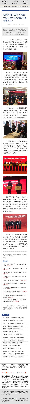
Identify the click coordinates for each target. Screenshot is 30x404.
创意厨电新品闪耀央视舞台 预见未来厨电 (13, 337)
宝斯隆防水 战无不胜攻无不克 (10, 331)
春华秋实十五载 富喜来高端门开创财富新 (13, 356)
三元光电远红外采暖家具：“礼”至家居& (13, 320)
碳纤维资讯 (19, 6)
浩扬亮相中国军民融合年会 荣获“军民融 (13, 342)
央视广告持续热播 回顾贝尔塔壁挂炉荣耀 (13, 340)
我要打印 (12, 256)
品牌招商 (15, 4)
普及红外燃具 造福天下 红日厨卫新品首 (13, 328)
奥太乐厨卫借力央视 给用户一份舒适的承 (13, 351)
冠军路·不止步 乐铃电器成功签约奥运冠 (13, 326)
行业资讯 (5, 4)
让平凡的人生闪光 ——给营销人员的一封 (13, 334)
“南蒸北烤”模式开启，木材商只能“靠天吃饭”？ (15, 268)
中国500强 (25, 1)
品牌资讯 (24, 4)
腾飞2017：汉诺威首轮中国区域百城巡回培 (13, 354)
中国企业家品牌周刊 (12, 6)
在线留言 (6, 401)
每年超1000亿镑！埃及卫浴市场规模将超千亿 (15, 272)
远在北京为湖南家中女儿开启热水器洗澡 (13, 323)
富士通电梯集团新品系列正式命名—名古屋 (14, 283)
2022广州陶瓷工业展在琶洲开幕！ (12, 280)
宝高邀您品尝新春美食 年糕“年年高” (12, 348)
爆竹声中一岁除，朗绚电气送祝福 (11, 345)
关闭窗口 (6, 256)
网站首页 (5, 1)
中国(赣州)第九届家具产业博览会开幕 (13, 291)
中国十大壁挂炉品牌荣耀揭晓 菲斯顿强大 (13, 317)
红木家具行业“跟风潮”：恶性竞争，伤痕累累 (15, 276)
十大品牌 (15, 1)
